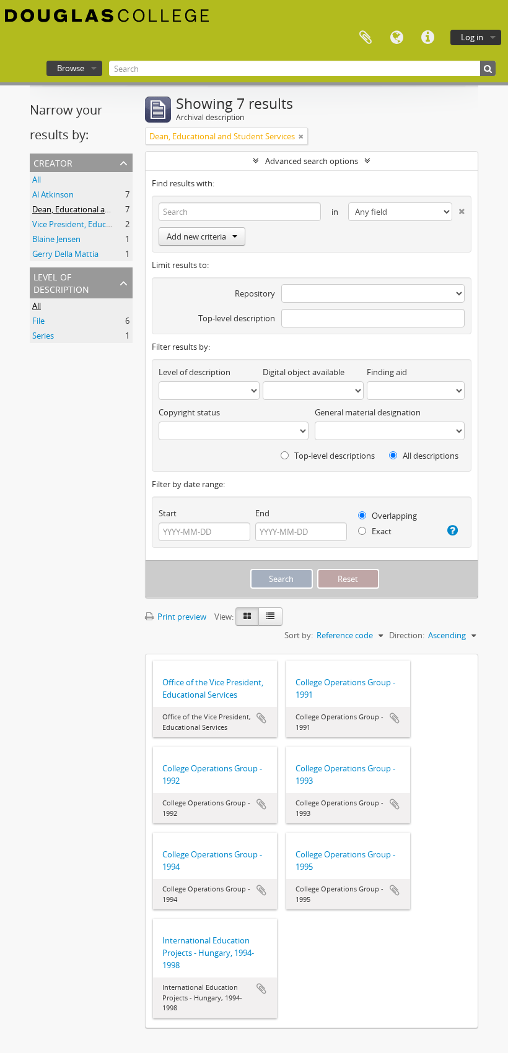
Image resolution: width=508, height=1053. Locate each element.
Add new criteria (196, 236)
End (262, 513)
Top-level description (236, 318)
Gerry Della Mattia (65, 253)
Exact (381, 531)
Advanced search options (311, 161)
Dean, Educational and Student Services (105, 209)
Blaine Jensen (56, 239)
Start (168, 513)
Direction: (406, 635)
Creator (52, 162)
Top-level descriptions (333, 455)
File (38, 320)
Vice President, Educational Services (97, 224)
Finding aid (387, 372)
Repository (255, 293)
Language (396, 37)
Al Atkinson (53, 194)
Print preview (180, 616)
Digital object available (303, 372)
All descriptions (429, 455)
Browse (70, 68)
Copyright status (189, 412)
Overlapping (393, 515)
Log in (472, 37)
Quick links (427, 37)
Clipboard (365, 37)
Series (43, 335)
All (36, 179)
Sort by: (298, 635)
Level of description (61, 282)
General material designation (368, 412)
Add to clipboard (261, 718)
